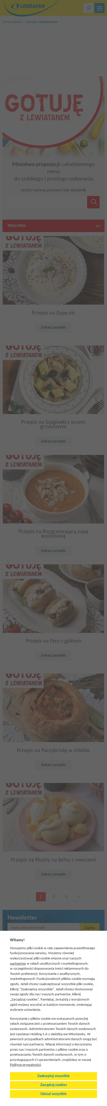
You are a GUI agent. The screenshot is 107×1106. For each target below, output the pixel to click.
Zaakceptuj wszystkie (53, 1076)
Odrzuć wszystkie (53, 1094)
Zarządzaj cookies (53, 1085)
